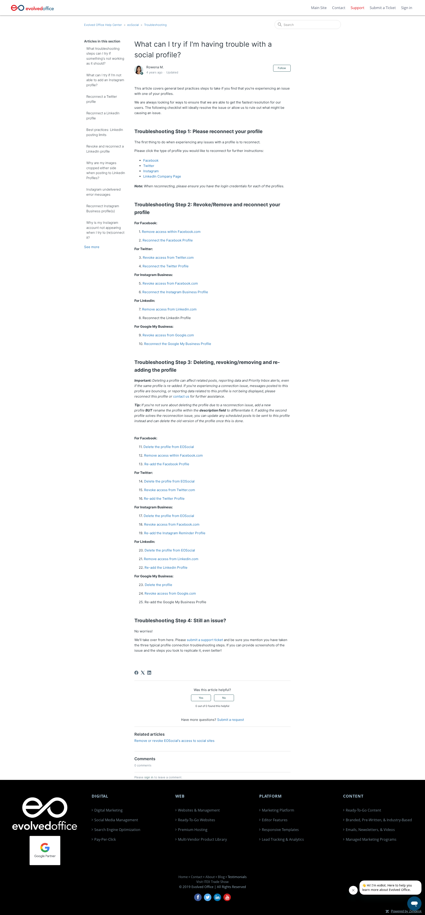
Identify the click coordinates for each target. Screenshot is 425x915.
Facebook (150, 160)
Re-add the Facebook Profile (166, 464)
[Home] (32, 8)
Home (183, 877)
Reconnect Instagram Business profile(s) (102, 208)
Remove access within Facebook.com (171, 232)
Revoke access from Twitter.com (168, 257)
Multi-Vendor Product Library (202, 839)
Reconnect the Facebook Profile (168, 240)
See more (91, 247)
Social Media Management (116, 819)
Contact (196, 877)
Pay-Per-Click (105, 839)
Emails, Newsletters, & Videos (370, 829)
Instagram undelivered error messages (103, 192)
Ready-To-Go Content (363, 810)
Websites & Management (199, 810)
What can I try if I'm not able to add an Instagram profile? (105, 80)
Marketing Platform (278, 810)
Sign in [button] (406, 7)
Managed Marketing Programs (371, 839)
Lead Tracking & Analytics (283, 839)
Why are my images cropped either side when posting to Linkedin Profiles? (105, 170)
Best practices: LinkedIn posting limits (104, 132)
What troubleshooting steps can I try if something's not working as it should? (105, 56)
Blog (221, 877)
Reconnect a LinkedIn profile (103, 115)
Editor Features (275, 819)
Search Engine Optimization (117, 829)
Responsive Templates (280, 829)
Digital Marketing (108, 810)
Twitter (148, 166)
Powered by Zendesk (406, 911)
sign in (148, 777)
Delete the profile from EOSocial (168, 447)
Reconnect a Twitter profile (101, 99)
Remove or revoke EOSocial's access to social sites (174, 741)
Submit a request (230, 720)
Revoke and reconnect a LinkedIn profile (105, 148)
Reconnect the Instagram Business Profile (175, 292)
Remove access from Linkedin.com (169, 309)
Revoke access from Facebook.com (170, 283)
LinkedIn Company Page (162, 176)
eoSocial (133, 25)
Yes (201, 697)
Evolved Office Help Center (103, 25)
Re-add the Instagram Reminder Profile (174, 533)
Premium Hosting (192, 829)
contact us (181, 396)
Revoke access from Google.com (168, 335)
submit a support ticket (205, 640)
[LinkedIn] (149, 673)
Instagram (151, 171)
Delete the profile (158, 585)
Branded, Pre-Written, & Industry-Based (379, 819)
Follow (282, 68)
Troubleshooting (155, 25)
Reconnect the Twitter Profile (166, 266)
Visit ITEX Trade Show (212, 881)
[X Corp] (143, 673)
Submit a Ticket (383, 7)
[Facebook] (136, 673)
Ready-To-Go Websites (196, 819)
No (224, 697)
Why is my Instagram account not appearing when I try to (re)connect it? (105, 230)
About (210, 877)
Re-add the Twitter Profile (164, 498)
